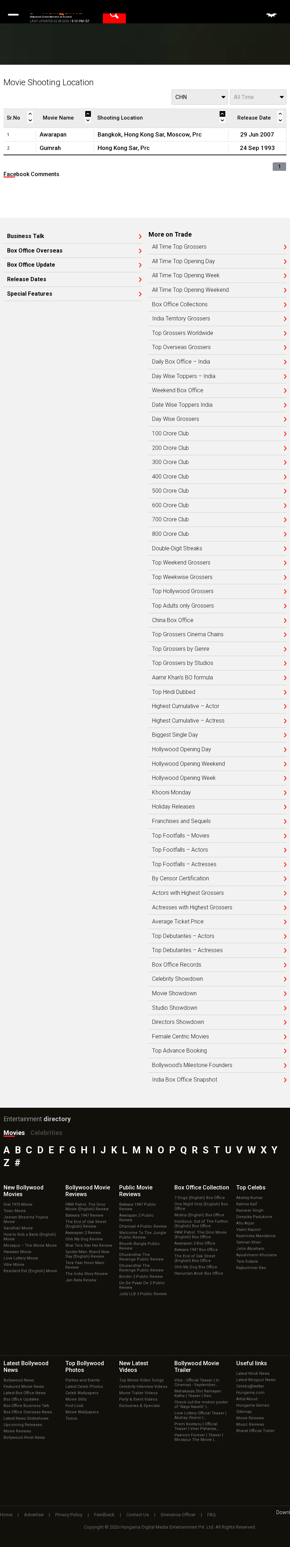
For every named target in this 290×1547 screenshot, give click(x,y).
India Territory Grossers (181, 318)
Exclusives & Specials (139, 1405)
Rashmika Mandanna (256, 1236)
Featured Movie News (24, 1386)
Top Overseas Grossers (181, 347)
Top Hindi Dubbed (173, 692)
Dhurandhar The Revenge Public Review (141, 1257)
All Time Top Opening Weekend (190, 290)
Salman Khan (248, 1242)
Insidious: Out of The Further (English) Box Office (201, 1223)
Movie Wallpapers (82, 1412)
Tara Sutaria (247, 1261)
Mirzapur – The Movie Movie (30, 1245)
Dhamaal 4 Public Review (143, 1226)
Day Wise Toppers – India (183, 376)
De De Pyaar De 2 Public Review (142, 1285)
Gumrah (50, 147)
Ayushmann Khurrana (256, 1255)
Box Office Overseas (35, 251)
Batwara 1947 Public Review (137, 1206)
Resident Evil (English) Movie (30, 1271)
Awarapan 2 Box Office (194, 1243)
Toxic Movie (15, 1211)
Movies (14, 1132)
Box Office (201, 1187)
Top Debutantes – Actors (183, 936)
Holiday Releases (173, 807)
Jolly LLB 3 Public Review (143, 1294)
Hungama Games (252, 1405)
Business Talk (25, 236)
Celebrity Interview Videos (143, 1386)
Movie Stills (76, 1399)
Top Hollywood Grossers (183, 591)
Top (251, 1187)
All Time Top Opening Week (186, 275)
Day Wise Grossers (175, 419)
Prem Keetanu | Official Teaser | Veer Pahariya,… (197, 1426)
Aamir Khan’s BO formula (182, 677)
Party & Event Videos (138, 1399)
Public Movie (135, 1191)
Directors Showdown (178, 1022)
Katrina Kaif (246, 1204)
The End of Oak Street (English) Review (85, 1224)
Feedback (104, 1514)
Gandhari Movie (18, 1228)
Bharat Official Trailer (255, 1431)
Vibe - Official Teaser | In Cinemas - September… (196, 1382)
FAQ (211, 1514)
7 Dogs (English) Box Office (199, 1197)
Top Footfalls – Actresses (184, 864)
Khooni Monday (171, 792)
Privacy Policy (68, 1514)
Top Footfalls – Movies (180, 836)
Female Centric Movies (180, 1036)
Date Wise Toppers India (182, 405)
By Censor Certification (180, 878)
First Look (74, 1405)
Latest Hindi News (252, 1373)
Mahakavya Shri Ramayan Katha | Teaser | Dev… (197, 1393)
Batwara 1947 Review (84, 1215)
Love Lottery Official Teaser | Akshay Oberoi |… (200, 1415)
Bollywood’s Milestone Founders (192, 1065)
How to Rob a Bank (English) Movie (30, 1236)
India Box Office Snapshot (184, 1080)
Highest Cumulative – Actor (185, 706)
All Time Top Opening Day (183, 261)
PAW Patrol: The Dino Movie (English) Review (87, 1206)
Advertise (34, 1514)
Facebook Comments (31, 174)
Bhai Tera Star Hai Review (88, 1245)
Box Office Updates (21, 1399)
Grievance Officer (178, 1514)
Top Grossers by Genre (180, 649)
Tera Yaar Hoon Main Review (84, 1265)
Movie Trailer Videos (138, 1393)
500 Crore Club (170, 491)
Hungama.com (250, 1392)
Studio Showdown (174, 1008)
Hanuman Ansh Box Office (198, 1273)
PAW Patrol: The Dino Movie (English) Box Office (200, 1234)
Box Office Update (31, 265)
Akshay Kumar (249, 1197)
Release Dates (26, 279)
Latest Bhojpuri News (256, 1380)
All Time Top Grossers (179, 247)
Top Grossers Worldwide (182, 333)
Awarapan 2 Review (83, 1232)
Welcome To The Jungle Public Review (142, 1235)
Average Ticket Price (178, 922)
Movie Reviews (17, 1431)
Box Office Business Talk (26, 1405)
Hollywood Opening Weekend (188, 764)
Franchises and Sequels (181, 821)
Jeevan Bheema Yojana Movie (26, 1219)
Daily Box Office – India (181, 362)
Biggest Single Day (175, 735)
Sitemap (244, 1411)
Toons (71, 1418)
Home (6, 1514)
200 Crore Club (170, 448)
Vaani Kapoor (248, 1229)
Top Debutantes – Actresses (187, 950)
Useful (251, 1363)
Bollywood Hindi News (24, 1437)
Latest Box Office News (25, 1393)
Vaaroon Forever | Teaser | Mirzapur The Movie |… (198, 1437)
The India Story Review (86, 1273)
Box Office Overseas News (28, 1412)
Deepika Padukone (254, 1217)
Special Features (29, 294)
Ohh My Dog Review (84, 1239)
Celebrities (46, 1132)
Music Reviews (250, 1424)
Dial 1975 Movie (18, 1204)
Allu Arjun (245, 1223)
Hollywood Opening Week (184, 778)
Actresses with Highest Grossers (192, 907)
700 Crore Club (170, 519)
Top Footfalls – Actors (180, 850)
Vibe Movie (14, 1264)
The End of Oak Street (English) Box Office (194, 1258)
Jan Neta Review (80, 1280)
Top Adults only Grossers (183, 606)
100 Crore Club (170, 433)
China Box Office (172, 620)
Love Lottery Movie (21, 1258)
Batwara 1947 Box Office (196, 1249)
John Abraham (250, 1248)
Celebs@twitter (250, 1386)
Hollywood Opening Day (181, 749)
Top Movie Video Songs (141, 1380)
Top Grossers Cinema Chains (188, 634)
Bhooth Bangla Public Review (139, 1246)
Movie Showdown (174, 993)
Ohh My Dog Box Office (195, 1267)
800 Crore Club (170, 534)
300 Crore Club (170, 462)
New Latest (133, 1366)
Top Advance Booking (179, 1051)
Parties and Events (82, 1380)
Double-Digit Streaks (177, 548)
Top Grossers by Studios (182, 663)
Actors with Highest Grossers (188, 893)
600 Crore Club (170, 505)
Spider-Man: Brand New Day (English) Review (87, 1254)
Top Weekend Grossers (181, 563)
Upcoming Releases (23, 1425)
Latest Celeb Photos (84, 1386)
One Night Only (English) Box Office (201, 1206)
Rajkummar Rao (251, 1267)
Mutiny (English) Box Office (199, 1215)
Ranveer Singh (249, 1210)
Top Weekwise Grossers (182, 577)
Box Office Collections (180, 304)
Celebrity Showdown (177, 979)
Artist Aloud (246, 1399)
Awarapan (53, 134)
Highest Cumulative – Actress (188, 721)
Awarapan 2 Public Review (136, 1217)
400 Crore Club (170, 477)
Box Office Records (176, 965)
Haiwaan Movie (17, 1252)
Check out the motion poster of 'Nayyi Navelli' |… (201, 1404)
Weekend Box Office (177, 390)
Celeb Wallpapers (81, 1393)
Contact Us (137, 1514)
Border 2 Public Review (141, 1276)
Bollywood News (19, 1380)
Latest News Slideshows (26, 1418)
